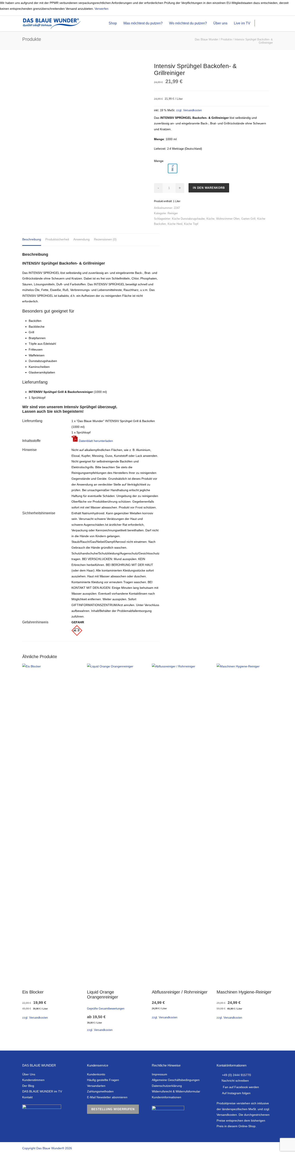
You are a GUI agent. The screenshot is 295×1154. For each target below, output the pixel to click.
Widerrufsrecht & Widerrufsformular (176, 1091)
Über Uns (28, 1074)
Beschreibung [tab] (31, 239)
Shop (113, 23)
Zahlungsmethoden (100, 1091)
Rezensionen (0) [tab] (105, 239)
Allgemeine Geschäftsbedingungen (176, 1080)
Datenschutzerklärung (167, 1085)
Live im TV (242, 23)
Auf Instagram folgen (236, 1093)
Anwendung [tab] (81, 239)
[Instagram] (251, 1148)
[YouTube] (259, 1148)
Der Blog (28, 1085)
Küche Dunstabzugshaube (188, 218)
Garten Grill (248, 218)
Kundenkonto (96, 1074)
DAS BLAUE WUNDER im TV (42, 1091)
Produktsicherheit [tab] (57, 239)
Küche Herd (175, 223)
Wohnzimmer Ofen (227, 218)
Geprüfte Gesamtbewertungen (105, 1008)
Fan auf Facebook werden (241, 1087)
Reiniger (173, 213)
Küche (210, 218)
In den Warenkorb (209, 187)
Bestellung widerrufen (113, 1109)
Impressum (159, 1074)
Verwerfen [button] (101, 8)
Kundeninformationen (166, 1097)
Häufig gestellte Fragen (103, 1080)
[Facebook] (242, 1148)
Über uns (220, 23)
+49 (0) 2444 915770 (236, 1075)
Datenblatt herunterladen (95, 441)
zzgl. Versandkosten (189, 110)
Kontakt (27, 1097)
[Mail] (268, 1148)
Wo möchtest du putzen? (188, 23)
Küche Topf (191, 223)
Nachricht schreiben (235, 1080)
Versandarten (96, 1085)
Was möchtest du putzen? (143, 23)
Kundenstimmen (33, 1080)
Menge (158, 161)
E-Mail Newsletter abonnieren (107, 1097)
